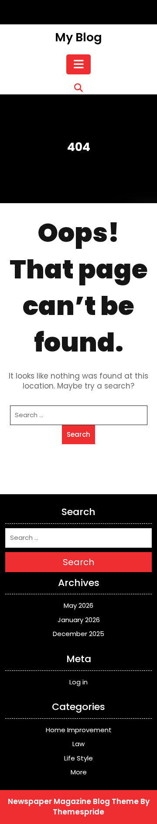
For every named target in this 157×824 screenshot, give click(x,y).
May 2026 (78, 605)
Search (78, 434)
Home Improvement (79, 729)
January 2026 (79, 619)
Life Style (78, 758)
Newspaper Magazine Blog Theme (73, 801)
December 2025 (78, 633)
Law (78, 743)
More (79, 772)
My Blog (78, 37)
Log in (78, 682)
